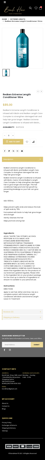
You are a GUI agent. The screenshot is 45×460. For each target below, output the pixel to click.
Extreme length (17, 19)
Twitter (9, 151)
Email (22, 151)
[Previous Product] (38, 91)
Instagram (10, 350)
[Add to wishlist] (27, 141)
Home (4, 19)
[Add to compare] (33, 141)
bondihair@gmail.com (9, 389)
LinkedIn (13, 151)
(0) (8, 312)
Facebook (5, 151)
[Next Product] (41, 91)
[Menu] (5, 2)
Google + (18, 151)
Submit (37, 345)
